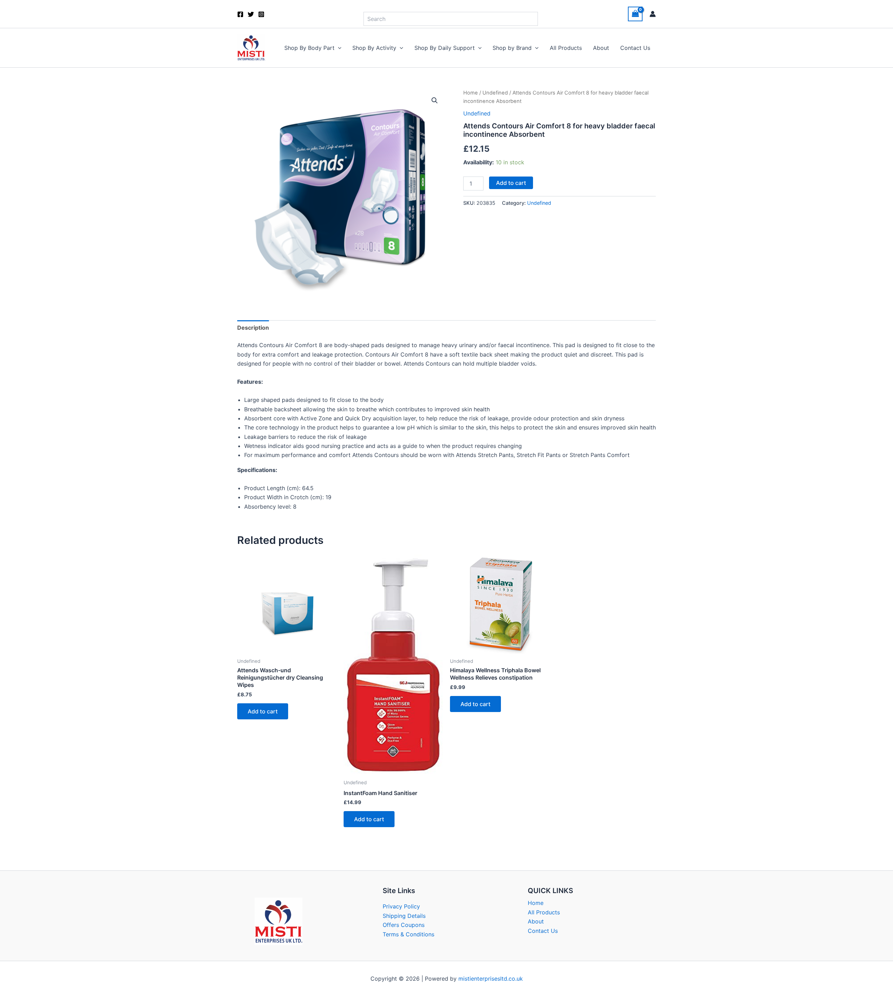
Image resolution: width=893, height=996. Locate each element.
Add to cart (511, 182)
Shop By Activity (374, 47)
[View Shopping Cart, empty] (635, 14)
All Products (566, 47)
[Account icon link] (653, 14)
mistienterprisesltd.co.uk (490, 978)
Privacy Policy (401, 906)
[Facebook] (240, 14)
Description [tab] (253, 327)
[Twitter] (251, 14)
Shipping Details (404, 915)
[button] (338, 48)
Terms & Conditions (408, 934)
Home (470, 93)
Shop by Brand (512, 47)
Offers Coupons (404, 924)
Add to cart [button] (263, 711)
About (601, 47)
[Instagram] (261, 14)
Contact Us (635, 47)
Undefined (495, 93)
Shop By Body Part (309, 47)
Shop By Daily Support (444, 47)
